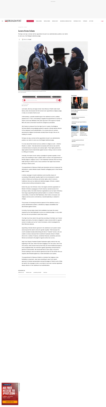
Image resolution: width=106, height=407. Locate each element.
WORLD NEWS (47, 21)
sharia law (45, 272)
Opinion (25, 27)
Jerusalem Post (20, 27)
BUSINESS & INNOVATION (65, 21)
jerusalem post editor (37, 272)
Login (102, 21)
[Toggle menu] (2, 21)
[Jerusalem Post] (12, 21)
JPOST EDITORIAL (26, 104)
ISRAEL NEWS (39, 21)
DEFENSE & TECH (77, 21)
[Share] (19, 39)
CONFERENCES (30, 21)
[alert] (10, 394)
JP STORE (91, 21)
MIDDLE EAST (55, 21)
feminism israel (28, 272)
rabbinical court (21, 272)
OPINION (85, 21)
